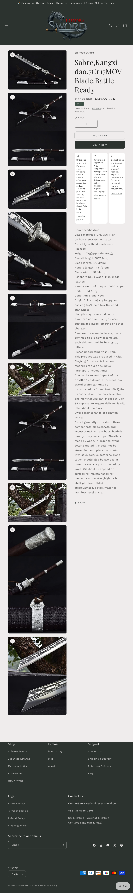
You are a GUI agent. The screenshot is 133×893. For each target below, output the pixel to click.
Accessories (15, 773)
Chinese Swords (17, 751)
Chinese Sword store (27, 885)
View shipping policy (80, 216)
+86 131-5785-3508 (81, 810)
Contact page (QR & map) (85, 822)
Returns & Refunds (99, 766)
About (51, 766)
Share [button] (81, 502)
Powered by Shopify (47, 885)
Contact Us (95, 751)
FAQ (90, 773)
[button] (6, 25)
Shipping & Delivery (99, 758)
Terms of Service (18, 811)
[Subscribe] (62, 845)
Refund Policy (16, 818)
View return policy (100, 197)
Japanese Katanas (19, 758)
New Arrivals (15, 780)
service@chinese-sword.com (99, 803)
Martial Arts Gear (18, 766)
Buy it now (100, 144)
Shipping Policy (17, 825)
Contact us (116, 193)
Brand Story (55, 751)
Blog (50, 758)
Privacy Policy (16, 803)
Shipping (96, 108)
